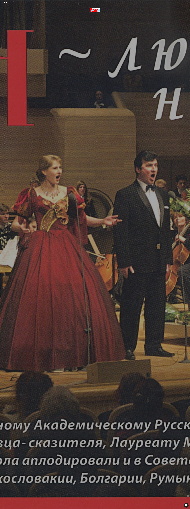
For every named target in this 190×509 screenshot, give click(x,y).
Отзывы (108, 2)
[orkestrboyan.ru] (95, 10)
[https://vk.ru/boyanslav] (4, 2)
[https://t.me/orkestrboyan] (6, 2)
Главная (82, 2)
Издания (101, 2)
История (95, 2)
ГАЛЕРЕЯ (89, 2)
